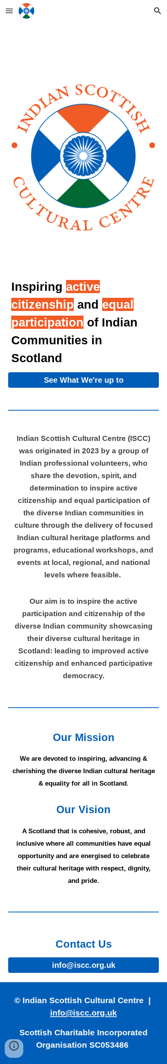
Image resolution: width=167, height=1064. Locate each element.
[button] (9, 10)
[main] (83, 322)
